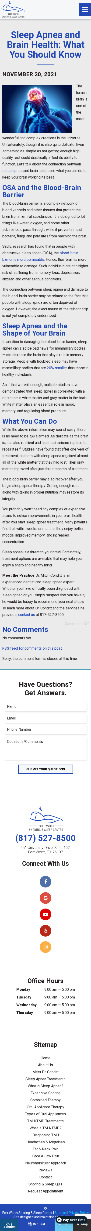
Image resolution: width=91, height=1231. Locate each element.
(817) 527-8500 (45, 838)
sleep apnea (12, 171)
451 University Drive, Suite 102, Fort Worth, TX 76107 (45, 850)
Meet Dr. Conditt (45, 1072)
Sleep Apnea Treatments (45, 1079)
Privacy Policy (79, 1212)
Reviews (45, 1170)
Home (45, 1058)
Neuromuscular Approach (45, 1163)
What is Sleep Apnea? (45, 1086)
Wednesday (26, 1005)
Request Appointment (45, 1191)
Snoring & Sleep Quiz (45, 1184)
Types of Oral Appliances (45, 1114)
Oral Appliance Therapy (45, 1107)
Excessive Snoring (45, 1093)
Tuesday (23, 997)
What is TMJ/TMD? (45, 1128)
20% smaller (57, 368)
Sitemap (61, 1212)
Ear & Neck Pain (45, 1149)
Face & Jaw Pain (45, 1156)
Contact (45, 1177)
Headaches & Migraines (45, 1142)
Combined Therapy (45, 1100)
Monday (23, 989)
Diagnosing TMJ (45, 1135)
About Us (45, 1065)
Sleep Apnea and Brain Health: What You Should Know (45, 45)
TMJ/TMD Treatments (45, 1121)
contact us (26, 615)
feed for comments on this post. (32, 648)
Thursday (24, 1013)
